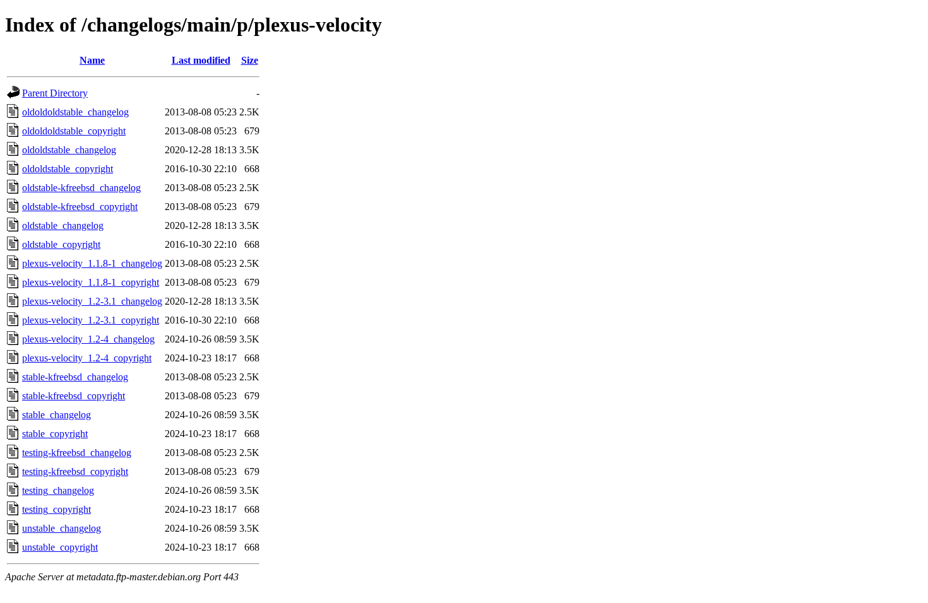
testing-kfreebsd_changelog (76, 452)
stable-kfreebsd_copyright (73, 395)
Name (92, 60)
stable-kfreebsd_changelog (75, 377)
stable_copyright (55, 433)
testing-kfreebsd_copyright (75, 471)
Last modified (201, 60)
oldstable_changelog (63, 225)
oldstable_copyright (61, 244)
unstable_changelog (61, 528)
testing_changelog (58, 490)
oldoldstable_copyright (67, 168)
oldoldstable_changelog (69, 149)
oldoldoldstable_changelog (75, 112)
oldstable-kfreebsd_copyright (80, 206)
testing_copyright (56, 509)
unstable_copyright (60, 547)
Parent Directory (55, 93)
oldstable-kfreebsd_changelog (81, 187)
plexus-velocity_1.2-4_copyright (87, 358)
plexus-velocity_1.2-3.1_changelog (92, 301)
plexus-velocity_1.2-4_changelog (88, 339)
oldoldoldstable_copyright (74, 131)
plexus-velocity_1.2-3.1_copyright (90, 320)
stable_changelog (56, 414)
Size (249, 60)
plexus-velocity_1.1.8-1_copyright (90, 282)
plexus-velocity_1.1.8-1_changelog (92, 263)
